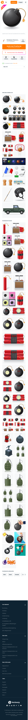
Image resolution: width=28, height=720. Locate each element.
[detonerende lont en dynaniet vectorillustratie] (9, 167)
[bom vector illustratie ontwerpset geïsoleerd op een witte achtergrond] (8, 130)
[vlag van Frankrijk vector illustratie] (7, 217)
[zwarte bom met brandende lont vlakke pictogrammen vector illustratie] (7, 326)
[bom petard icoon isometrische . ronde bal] (8, 623)
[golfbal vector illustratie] (8, 229)
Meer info (6, 66)
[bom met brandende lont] (19, 128)
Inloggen (21, 2)
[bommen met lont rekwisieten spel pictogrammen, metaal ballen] (13, 206)
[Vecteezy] (2, 2)
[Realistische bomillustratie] (9, 110)
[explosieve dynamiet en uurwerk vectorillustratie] (9, 156)
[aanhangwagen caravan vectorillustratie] (8, 240)
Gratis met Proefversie (14, 46)
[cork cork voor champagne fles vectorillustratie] (20, 227)
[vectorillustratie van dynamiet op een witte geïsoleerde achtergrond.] (8, 611)
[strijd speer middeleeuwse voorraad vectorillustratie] (8, 252)
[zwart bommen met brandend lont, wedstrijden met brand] (10, 139)
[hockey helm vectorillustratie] (8, 267)
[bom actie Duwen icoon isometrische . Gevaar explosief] (8, 635)
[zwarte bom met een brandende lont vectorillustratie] (7, 99)
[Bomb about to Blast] (7, 120)
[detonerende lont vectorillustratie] (17, 364)
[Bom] (6, 146)
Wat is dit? (15, 63)
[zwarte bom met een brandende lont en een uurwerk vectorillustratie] (16, 426)
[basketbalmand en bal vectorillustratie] (8, 195)
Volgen (23, 41)
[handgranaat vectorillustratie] (7, 648)
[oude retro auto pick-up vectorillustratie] (13, 283)
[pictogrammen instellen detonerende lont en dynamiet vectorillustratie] (16, 181)
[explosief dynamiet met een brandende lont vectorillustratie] (6, 180)
